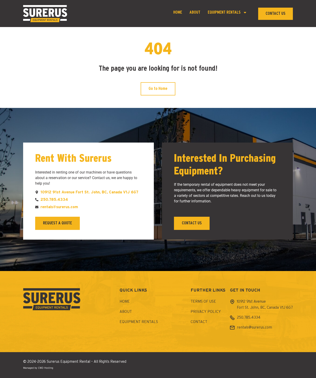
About (194, 12)
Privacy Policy (206, 312)
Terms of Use (203, 301)
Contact (199, 322)
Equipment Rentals (224, 12)
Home (177, 12)
